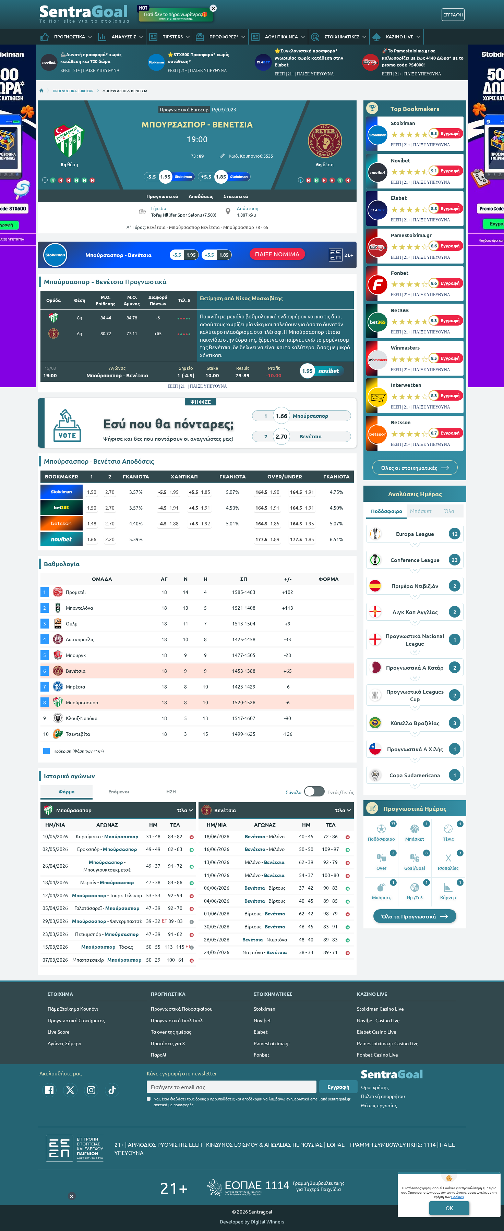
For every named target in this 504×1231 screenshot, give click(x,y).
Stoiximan (403, 123)
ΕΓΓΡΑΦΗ (453, 14)
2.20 (110, 539)
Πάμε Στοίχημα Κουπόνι (73, 1008)
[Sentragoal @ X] (70, 1090)
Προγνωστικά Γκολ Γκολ (177, 1020)
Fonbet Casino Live (377, 1054)
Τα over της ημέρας (171, 1031)
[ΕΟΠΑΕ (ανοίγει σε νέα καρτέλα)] (275, 1187)
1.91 (302, 492)
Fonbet (400, 272)
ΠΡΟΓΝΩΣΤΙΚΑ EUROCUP (73, 90)
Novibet (400, 160)
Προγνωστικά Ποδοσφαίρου (182, 1008)
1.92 (199, 523)
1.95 (168, 492)
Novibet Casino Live (378, 1020)
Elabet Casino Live (376, 1031)
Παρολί (158, 1054)
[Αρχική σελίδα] (41, 90)
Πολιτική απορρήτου (383, 1096)
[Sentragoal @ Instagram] (91, 1090)
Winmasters (405, 347)
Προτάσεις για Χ (168, 1043)
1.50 (91, 492)
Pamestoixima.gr (411, 235)
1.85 (199, 492)
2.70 (110, 492)
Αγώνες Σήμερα (64, 1043)
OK (449, 1208)
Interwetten (406, 384)
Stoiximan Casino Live (380, 1008)
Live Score (59, 1031)
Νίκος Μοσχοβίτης (259, 298)
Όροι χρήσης (374, 1087)
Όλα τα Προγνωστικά (409, 916)
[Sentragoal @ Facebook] (49, 1090)
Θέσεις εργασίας (379, 1105)
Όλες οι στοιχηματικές (410, 467)
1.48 (91, 523)
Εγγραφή (338, 1086)
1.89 (267, 539)
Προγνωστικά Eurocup (184, 109)
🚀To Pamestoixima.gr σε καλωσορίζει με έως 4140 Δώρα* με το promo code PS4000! (423, 57)
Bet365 (400, 310)
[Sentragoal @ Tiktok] (112, 1090)
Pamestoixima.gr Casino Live (388, 1043)
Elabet (399, 197)
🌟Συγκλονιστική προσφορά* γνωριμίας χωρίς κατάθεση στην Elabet (309, 57)
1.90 (267, 492)
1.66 (91, 539)
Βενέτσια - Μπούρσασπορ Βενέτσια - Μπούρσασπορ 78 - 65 (207, 227)
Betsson (401, 422)
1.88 (168, 523)
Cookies (457, 1196)
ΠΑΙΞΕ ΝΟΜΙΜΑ (277, 253)
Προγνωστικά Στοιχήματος (76, 1020)
